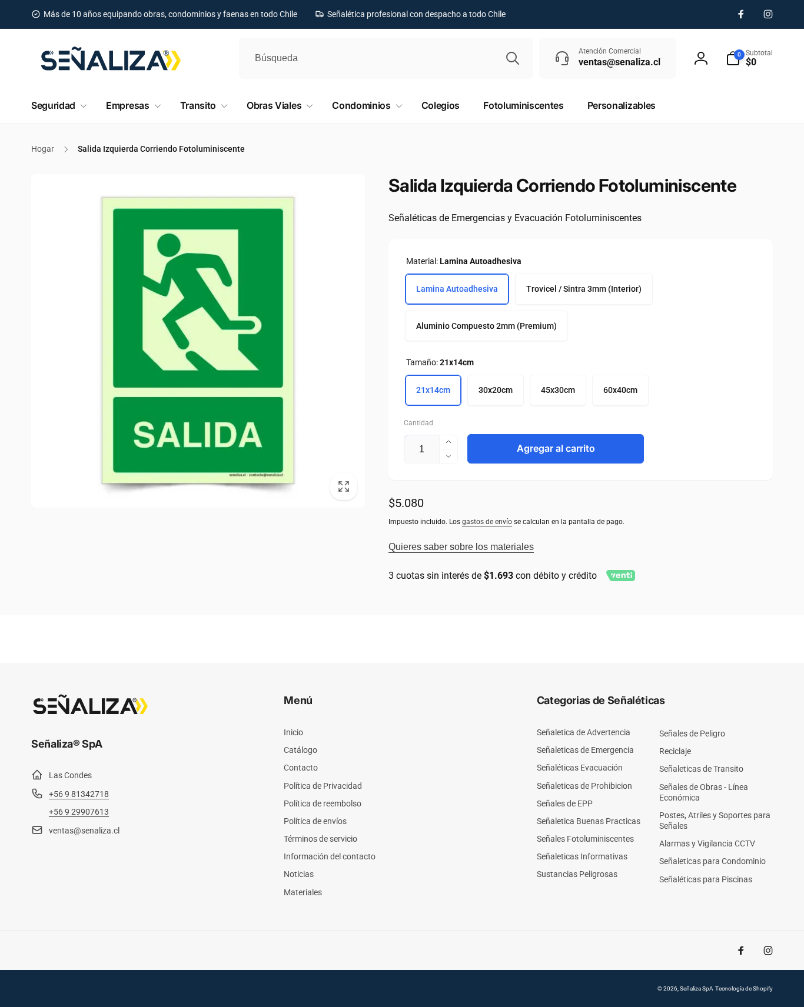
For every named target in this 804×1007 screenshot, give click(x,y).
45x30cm (558, 390)
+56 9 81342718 (79, 794)
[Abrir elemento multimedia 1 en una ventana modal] (198, 341)
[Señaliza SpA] (90, 712)
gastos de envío (487, 522)
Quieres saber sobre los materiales (461, 547)
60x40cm (620, 390)
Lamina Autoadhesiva (457, 289)
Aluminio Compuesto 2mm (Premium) (486, 326)
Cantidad (418, 423)
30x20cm (496, 390)
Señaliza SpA (696, 988)
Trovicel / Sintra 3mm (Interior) (584, 289)
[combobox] (386, 58)
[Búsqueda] (512, 58)
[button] (749, 58)
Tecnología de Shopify (744, 988)
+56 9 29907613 (79, 811)
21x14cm (433, 390)
